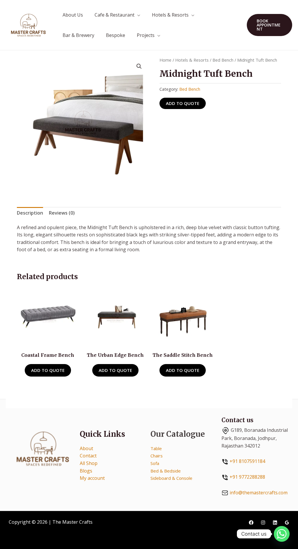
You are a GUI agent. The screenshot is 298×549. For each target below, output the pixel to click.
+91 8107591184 (247, 461)
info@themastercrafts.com (259, 492)
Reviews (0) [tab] (62, 213)
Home (165, 60)
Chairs (156, 456)
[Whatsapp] (282, 534)
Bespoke (115, 35)
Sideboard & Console (171, 478)
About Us (73, 15)
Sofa (154, 463)
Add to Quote (182, 103)
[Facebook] (251, 522)
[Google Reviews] (287, 522)
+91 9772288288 (247, 477)
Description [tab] (30, 213)
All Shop (88, 463)
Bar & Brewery (78, 35)
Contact (88, 455)
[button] (269, 25)
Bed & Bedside (165, 471)
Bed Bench (222, 60)
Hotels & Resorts (170, 15)
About (86, 448)
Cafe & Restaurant (114, 15)
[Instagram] (263, 522)
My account (92, 478)
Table (156, 448)
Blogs (86, 471)
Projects (146, 35)
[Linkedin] (275, 522)
